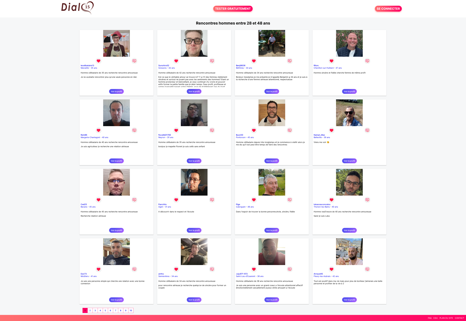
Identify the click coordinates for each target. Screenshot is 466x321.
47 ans (339, 68)
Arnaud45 (318, 274)
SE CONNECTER (388, 8)
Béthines (240, 68)
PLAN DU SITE (446, 318)
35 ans (94, 68)
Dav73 (84, 274)
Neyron (161, 137)
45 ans (251, 137)
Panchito (162, 204)
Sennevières (163, 276)
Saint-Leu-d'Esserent (245, 276)
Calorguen (240, 207)
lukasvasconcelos (322, 204)
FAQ (430, 318)
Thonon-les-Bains (322, 207)
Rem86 (84, 135)
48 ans (251, 207)
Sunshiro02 (163, 65)
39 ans (327, 137)
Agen (160, 207)
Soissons (162, 68)
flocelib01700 (164, 135)
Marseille (85, 68)
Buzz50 (239, 135)
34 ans (249, 68)
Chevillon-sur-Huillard (324, 68)
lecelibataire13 (87, 65)
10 (131, 310)
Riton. (316, 65)
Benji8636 (240, 65)
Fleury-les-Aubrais (322, 276)
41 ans (168, 207)
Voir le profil (116, 91)
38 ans (260, 276)
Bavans (84, 207)
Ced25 (84, 204)
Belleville (318, 137)
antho (161, 274)
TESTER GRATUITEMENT (233, 8)
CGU (435, 318)
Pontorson (240, 137)
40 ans (105, 137)
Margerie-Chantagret (90, 137)
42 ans (172, 68)
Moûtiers (85, 276)
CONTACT (459, 318)
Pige (238, 204)
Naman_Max (319, 135)
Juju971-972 (242, 274)
